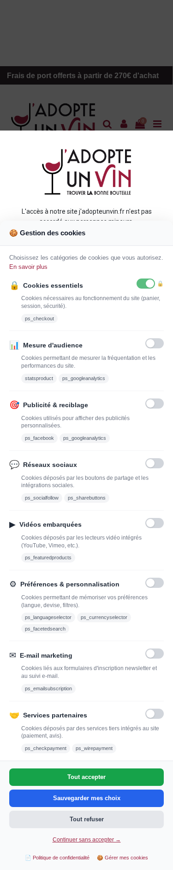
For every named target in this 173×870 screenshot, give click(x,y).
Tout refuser (87, 819)
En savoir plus (28, 266)
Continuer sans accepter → (87, 839)
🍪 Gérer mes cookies (122, 857)
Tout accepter (86, 776)
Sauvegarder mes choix (86, 798)
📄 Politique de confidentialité (57, 857)
